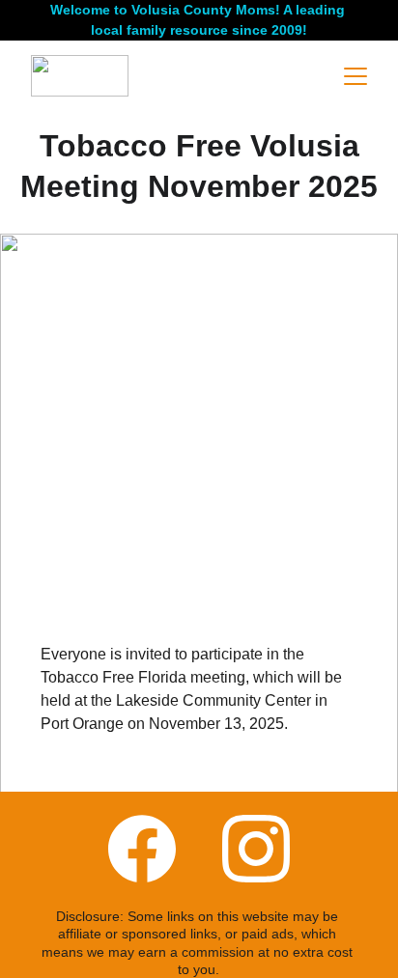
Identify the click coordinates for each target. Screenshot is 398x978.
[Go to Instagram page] (256, 848)
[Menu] (355, 76)
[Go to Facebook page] (142, 848)
